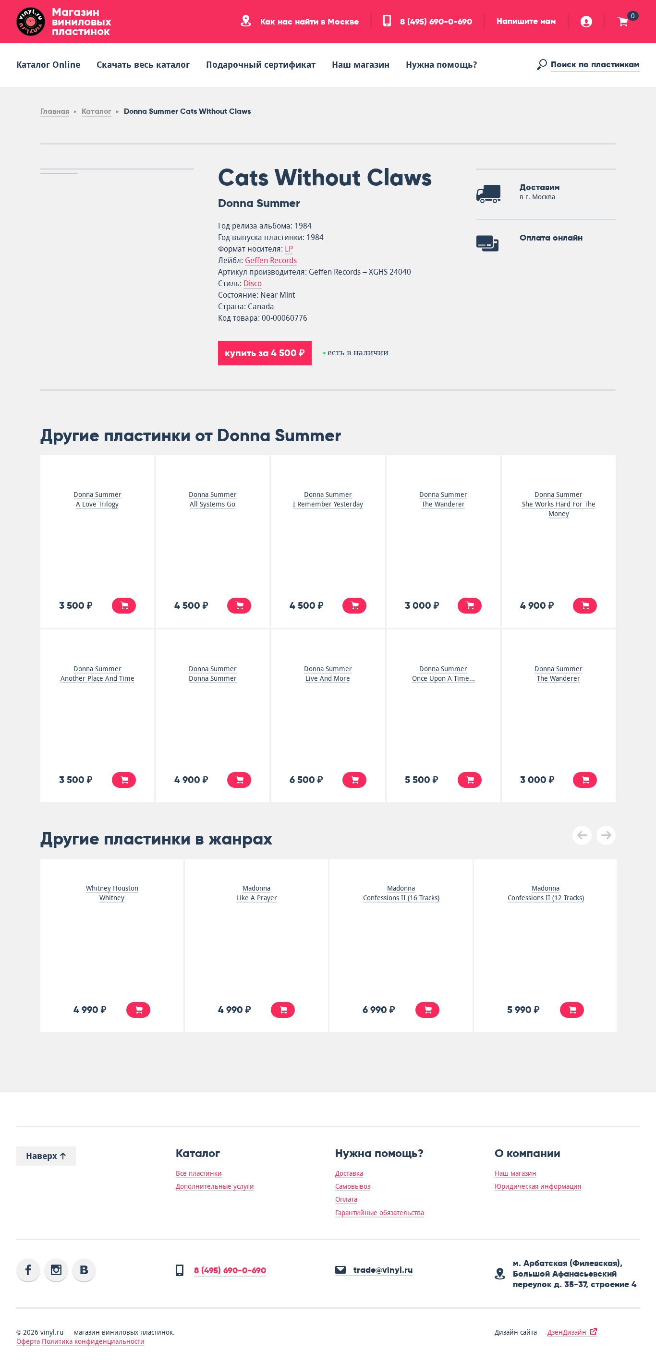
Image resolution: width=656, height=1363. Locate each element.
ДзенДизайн (566, 1332)
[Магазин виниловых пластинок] (30, 21)
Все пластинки (199, 1173)
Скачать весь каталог (143, 65)
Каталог (96, 111)
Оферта (28, 1341)
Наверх (43, 1156)
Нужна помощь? (441, 65)
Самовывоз (352, 1186)
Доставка (349, 1173)
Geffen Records (271, 260)
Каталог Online (48, 65)
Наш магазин (360, 65)
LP (289, 248)
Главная (54, 111)
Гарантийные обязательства (379, 1213)
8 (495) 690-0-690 (435, 21)
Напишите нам (526, 21)
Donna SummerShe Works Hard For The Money (558, 504)
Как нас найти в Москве (308, 21)
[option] (59, 173)
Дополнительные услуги (215, 1186)
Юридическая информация (538, 1186)
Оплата (346, 1199)
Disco (252, 283)
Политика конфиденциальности (93, 1341)
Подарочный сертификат (261, 65)
